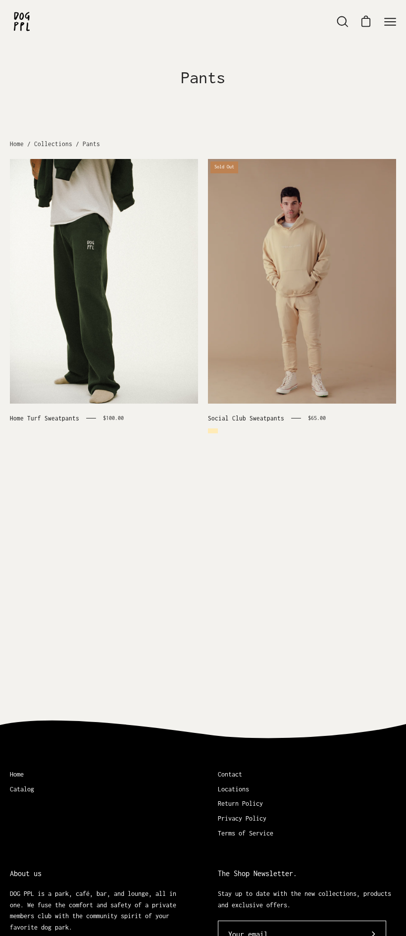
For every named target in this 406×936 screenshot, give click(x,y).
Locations (233, 789)
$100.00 (113, 418)
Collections (53, 144)
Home (17, 144)
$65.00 (317, 418)
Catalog (22, 789)
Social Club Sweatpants (246, 418)
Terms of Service (245, 833)
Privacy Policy (242, 818)
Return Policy (240, 803)
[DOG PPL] (22, 21)
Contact (230, 774)
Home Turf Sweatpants (44, 418)
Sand (213, 430)
